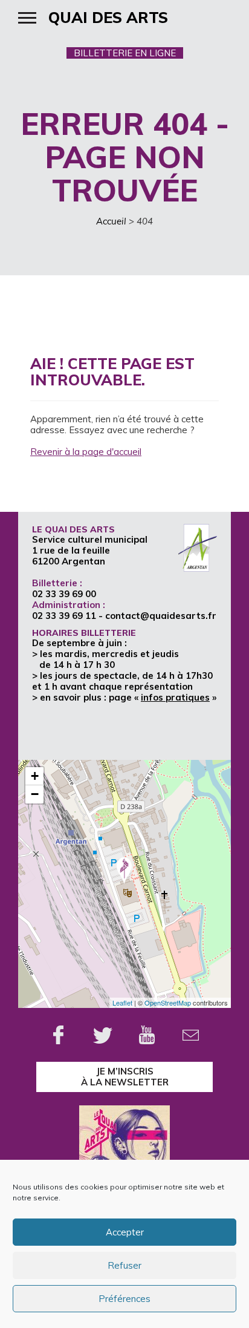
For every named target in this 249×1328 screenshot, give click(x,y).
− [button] (35, 794)
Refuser (124, 1265)
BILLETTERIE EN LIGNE (124, 53)
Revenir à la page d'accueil (85, 451)
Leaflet (122, 1002)
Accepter (125, 1232)
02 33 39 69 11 (64, 615)
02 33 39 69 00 (64, 594)
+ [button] (35, 775)
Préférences (124, 1298)
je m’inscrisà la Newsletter (125, 1076)
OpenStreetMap (167, 1002)
